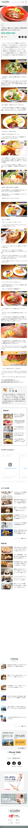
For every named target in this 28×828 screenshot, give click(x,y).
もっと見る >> (22, 748)
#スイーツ (8, 33)
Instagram (19, 766)
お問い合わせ (17, 822)
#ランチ (3, 33)
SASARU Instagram (7, 450)
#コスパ (13, 33)
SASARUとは (10, 820)
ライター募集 (10, 822)
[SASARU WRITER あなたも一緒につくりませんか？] (14, 799)
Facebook (14, 766)
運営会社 (17, 820)
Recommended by (18, 538)
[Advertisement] (14, 610)
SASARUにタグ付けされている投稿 (10, 481)
